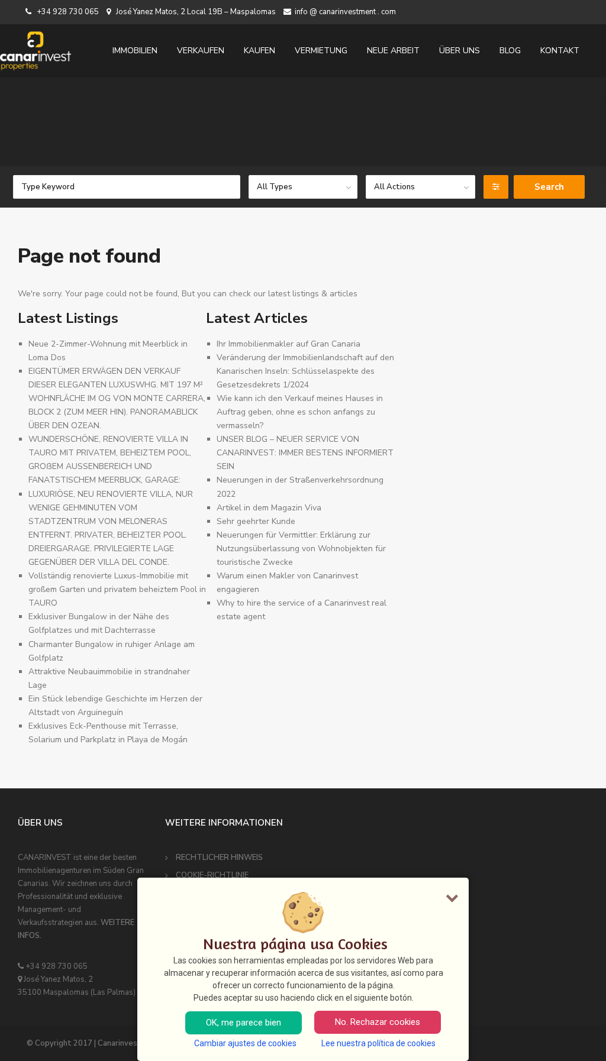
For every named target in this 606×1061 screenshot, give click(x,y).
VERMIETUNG (321, 50)
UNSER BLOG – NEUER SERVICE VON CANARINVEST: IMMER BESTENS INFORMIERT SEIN (305, 453)
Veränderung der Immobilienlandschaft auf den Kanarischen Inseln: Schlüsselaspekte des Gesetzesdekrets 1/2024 (305, 371)
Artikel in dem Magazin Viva (269, 507)
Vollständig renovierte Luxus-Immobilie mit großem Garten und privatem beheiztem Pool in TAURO (117, 589)
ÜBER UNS (459, 50)
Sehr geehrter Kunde (256, 521)
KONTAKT (559, 50)
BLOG (510, 50)
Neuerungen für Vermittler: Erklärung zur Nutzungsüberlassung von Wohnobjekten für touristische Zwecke (301, 548)
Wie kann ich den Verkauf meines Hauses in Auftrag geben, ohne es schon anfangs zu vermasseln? (300, 412)
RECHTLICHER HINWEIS (219, 857)
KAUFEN (259, 50)
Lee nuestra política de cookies (378, 1043)
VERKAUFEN (200, 50)
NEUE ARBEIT (393, 50)
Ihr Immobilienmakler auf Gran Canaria (288, 344)
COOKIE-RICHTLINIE (212, 875)
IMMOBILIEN (134, 50)
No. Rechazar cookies (377, 1022)
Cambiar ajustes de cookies (245, 1043)
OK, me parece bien (243, 1022)
